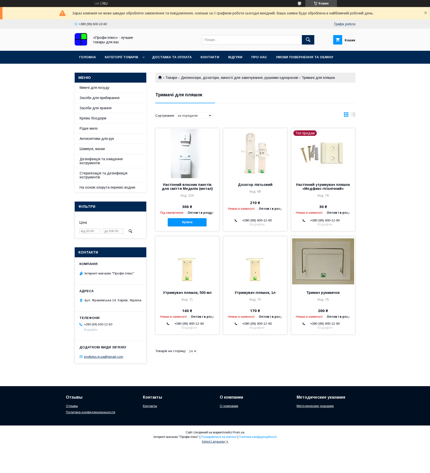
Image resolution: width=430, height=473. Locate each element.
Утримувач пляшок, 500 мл (187, 293)
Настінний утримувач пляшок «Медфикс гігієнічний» (323, 187)
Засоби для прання (95, 108)
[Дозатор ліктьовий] (255, 153)
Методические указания (315, 406)
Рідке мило (89, 128)
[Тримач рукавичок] (323, 261)
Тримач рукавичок (323, 293)
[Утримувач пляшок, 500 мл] (187, 261)
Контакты (150, 406)
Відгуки (235, 57)
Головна (87, 57)
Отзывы (72, 406)
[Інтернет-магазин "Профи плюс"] (81, 44)
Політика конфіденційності (258, 437)
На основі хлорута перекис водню (107, 187)
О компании (229, 406)
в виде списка (353, 115)
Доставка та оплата (172, 57)
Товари (171, 78)
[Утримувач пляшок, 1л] (255, 261)
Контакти (210, 57)
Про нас (259, 57)
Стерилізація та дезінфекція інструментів (103, 175)
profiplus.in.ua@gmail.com (103, 357)
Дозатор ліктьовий (255, 185)
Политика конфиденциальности (90, 412)
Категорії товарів (121, 57)
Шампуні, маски (92, 149)
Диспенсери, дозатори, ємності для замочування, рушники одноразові (239, 78)
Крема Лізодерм (93, 118)
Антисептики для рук (97, 139)
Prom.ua (238, 432)
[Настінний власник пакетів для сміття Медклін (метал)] (187, 153)
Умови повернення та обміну (304, 57)
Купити (187, 222)
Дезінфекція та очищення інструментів (101, 161)
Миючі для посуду (94, 88)
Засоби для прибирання (99, 98)
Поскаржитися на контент (219, 437)
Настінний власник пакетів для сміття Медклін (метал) (187, 187)
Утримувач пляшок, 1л (255, 293)
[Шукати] (308, 40)
